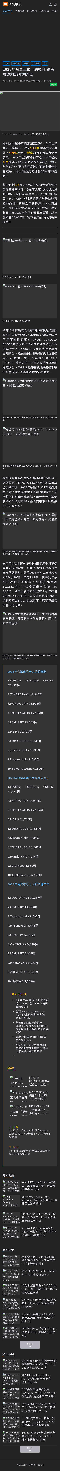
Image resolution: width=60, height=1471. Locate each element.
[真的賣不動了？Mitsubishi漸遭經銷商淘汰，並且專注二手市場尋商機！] (11, 1261)
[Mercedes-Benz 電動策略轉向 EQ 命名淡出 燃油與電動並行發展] (11, 1304)
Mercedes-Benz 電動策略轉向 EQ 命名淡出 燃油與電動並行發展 (39, 1303)
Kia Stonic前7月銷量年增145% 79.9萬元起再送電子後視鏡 (39, 1095)
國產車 (16, 63)
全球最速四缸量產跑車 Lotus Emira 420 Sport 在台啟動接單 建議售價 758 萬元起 (32, 1027)
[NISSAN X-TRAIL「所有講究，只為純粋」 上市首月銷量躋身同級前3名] (19, 1110)
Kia (45, 63)
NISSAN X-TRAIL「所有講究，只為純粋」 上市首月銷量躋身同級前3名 (39, 1110)
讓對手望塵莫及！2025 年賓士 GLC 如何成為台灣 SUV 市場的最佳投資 (39, 1289)
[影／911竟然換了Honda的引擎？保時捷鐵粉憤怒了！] (11, 1275)
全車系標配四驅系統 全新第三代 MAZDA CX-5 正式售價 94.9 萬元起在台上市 (39, 1407)
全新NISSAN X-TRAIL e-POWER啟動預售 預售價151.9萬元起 (30, 1014)
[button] (55, 4)
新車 (26, 63)
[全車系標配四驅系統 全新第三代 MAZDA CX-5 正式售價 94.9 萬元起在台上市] (11, 1408)
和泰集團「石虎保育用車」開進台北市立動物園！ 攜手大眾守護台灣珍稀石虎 (32, 1048)
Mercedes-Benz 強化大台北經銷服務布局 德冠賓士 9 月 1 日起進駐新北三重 (39, 1364)
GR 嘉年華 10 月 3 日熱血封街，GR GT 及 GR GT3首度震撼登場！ (32, 1003)
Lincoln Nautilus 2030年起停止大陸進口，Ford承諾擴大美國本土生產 (39, 1081)
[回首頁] (15, 4)
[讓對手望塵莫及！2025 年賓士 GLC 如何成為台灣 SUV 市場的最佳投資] (11, 1289)
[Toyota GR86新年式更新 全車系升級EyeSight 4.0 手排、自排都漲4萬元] (11, 1436)
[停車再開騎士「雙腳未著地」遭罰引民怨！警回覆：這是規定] (11, 1332)
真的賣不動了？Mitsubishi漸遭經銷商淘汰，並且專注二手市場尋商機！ (38, 1260)
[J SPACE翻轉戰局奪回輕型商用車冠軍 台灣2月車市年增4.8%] (11, 1318)
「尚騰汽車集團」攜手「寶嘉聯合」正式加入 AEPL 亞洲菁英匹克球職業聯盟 (38, 1422)
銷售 (6, 63)
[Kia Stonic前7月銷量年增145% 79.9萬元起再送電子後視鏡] (19, 1096)
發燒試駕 (20, 11)
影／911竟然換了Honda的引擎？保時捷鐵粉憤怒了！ (39, 1272)
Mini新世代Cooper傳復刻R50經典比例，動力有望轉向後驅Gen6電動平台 (39, 1231)
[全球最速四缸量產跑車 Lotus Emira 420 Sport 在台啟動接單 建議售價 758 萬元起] (11, 1393)
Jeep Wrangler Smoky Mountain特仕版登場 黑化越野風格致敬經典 (39, 1200)
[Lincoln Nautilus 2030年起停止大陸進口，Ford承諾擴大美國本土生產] (19, 1081)
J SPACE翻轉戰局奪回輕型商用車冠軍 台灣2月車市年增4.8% (38, 1318)
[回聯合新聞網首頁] (5, 4)
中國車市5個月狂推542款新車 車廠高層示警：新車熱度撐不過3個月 (39, 1185)
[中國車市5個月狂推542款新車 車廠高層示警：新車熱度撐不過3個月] (11, 1186)
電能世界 (44, 11)
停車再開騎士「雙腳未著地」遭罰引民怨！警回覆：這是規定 (39, 1332)
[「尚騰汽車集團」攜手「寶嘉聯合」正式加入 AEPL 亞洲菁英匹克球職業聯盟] (11, 1422)
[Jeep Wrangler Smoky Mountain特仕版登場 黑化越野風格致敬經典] (11, 1201)
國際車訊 (32, 11)
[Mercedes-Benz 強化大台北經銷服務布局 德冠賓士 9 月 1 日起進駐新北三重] (11, 1365)
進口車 (36, 63)
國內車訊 (7, 11)
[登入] (50, 4)
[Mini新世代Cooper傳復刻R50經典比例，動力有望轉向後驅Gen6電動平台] (11, 1232)
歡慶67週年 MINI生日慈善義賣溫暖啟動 (31, 1038)
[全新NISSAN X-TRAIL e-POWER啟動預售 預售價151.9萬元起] (11, 1379)
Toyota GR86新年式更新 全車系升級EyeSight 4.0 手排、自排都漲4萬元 (38, 1436)
